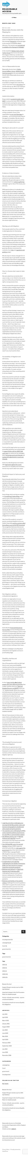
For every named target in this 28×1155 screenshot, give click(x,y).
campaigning (5, 1065)
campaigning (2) (6, 942)
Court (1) (4, 946)
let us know (20, 84)
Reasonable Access (9, 10)
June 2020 (5, 1033)
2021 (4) (4, 971)
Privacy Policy (5, 1149)
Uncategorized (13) (7, 939)
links (12, 250)
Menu (14, 17)
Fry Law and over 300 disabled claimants (13, 890)
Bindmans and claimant (8, 869)
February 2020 (6, 1042)
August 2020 (6, 1027)
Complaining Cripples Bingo (12, 496)
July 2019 (4, 1049)
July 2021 (4, 1014)
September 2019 (7, 1046)
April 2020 (5, 1039)
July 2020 (5, 1030)
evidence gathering (19, 182)
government (5, 1071)
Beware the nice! (7, 984)
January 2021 (5, 1023)
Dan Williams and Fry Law (9, 836)
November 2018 (6, 1055)
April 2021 (5, 1017)
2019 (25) (4, 977)
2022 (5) (4, 968)
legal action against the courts (13, 464)
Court (4, 1068)
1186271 (13, 1129)
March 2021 (5, 1020)
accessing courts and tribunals (14, 455)
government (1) (6, 949)
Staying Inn (13, 41)
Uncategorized (6, 1074)
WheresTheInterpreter (8, 857)
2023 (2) (4, 964)
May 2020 (5, 1036)
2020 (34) (5, 974)
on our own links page (16, 114)
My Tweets (5, 1083)
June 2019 (5, 1052)
